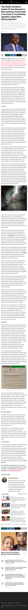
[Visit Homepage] (14, 2)
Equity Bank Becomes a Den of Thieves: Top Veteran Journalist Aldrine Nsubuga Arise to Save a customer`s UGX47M (16, 561)
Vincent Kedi (22, 524)
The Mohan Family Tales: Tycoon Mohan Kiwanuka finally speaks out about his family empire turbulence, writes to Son (15, 568)
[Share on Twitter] (19, 55)
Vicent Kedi (15, 524)
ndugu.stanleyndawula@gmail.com (13, 470)
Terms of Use (3, 603)
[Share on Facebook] (13, 55)
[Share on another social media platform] (24, 55)
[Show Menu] (1, 2)
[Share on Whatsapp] (7, 55)
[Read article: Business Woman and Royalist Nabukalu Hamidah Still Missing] (14, 541)
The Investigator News (8, 605)
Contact (18, 603)
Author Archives (22, 494)
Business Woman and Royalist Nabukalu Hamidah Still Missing (10, 553)
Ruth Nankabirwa (8, 524)
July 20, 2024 (3, 31)
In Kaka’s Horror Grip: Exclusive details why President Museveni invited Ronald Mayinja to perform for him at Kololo (14, 584)
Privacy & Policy (11, 603)
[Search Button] (26, 2)
